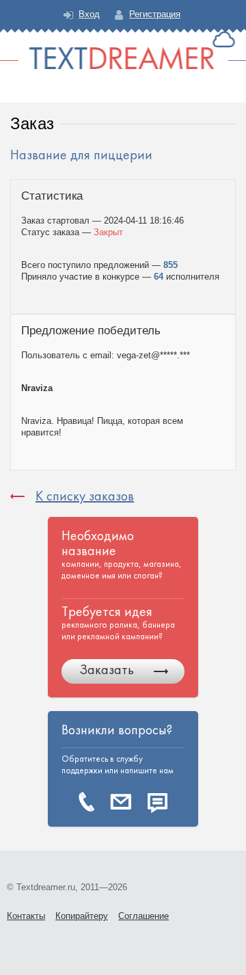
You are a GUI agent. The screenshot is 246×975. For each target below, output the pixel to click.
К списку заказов (85, 496)
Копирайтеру (81, 916)
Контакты (26, 916)
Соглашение (143, 916)
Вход (89, 14)
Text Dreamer (123, 50)
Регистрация (154, 14)
